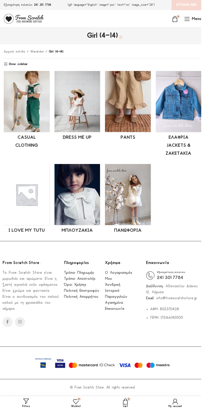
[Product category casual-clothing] (27, 111)
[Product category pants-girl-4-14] (128, 107)
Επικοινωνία (114, 309)
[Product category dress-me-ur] (77, 107)
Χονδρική (112, 285)
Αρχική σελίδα (14, 51)
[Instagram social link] (20, 322)
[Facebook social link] (7, 322)
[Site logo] (24, 18)
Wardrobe (37, 51)
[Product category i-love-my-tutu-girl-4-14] (27, 200)
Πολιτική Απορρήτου (81, 297)
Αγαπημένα (114, 303)
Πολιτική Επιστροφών (81, 291)
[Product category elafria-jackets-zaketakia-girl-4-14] (179, 115)
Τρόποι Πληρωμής (79, 273)
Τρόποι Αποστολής (80, 279)
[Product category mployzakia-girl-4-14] (77, 200)
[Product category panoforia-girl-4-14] (128, 200)
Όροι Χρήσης (75, 285)
